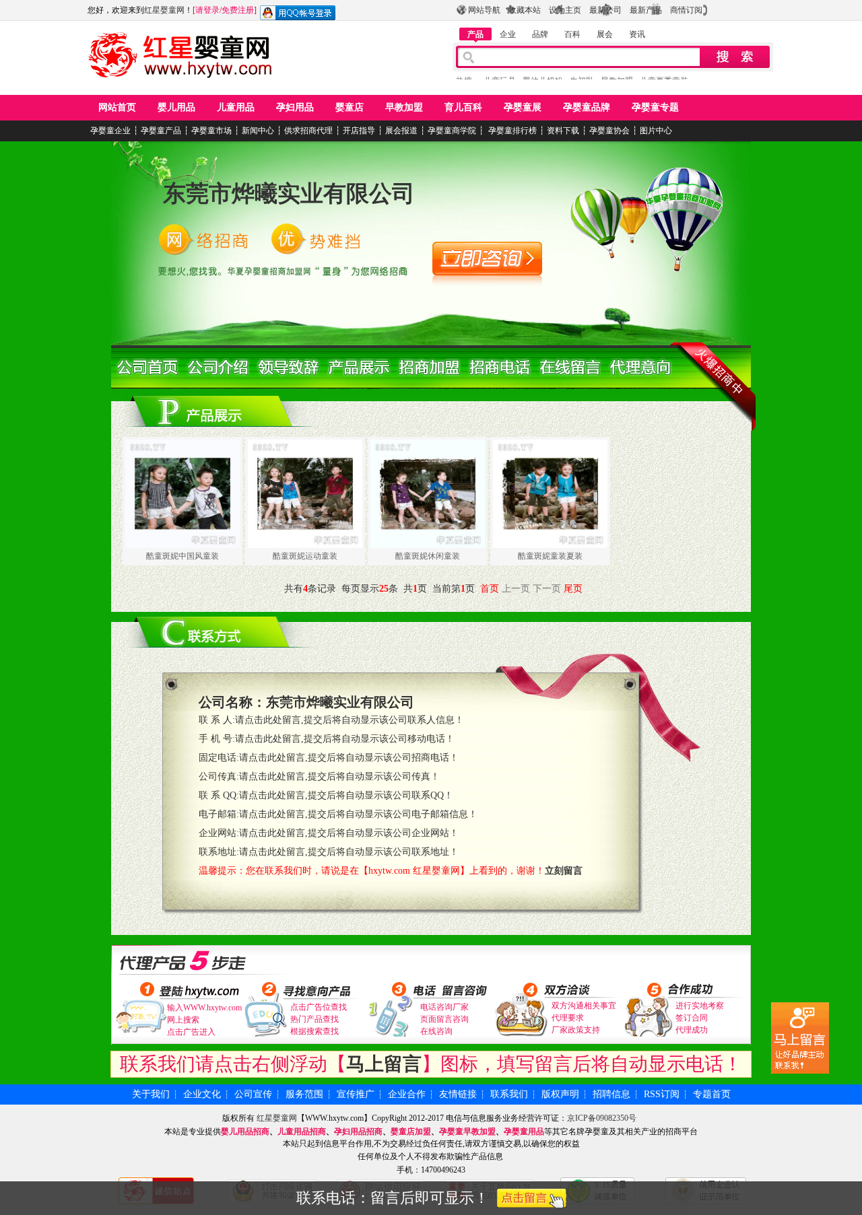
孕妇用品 (295, 107)
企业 (508, 34)
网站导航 (484, 10)
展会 (605, 34)
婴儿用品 (176, 107)
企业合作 (407, 1094)
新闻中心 (258, 130)
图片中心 (656, 130)
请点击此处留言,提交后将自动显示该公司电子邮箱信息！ (358, 814)
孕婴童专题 (655, 107)
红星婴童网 (164, 10)
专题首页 (712, 1094)
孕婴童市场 (211, 130)
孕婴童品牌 (586, 107)
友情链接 (458, 1094)
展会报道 (401, 130)
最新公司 (605, 10)
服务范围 (304, 1094)
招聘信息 (611, 1094)
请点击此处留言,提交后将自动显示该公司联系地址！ (349, 852)
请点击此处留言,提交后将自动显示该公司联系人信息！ (349, 720)
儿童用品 (236, 107)
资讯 (637, 34)
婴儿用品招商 (245, 1131)
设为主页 (565, 10)
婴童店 (349, 107)
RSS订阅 (661, 1094)
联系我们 (509, 1094)
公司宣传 (253, 1094)
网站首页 (117, 107)
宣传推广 (355, 1094)
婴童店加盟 (411, 1131)
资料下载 (563, 130)
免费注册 (238, 10)
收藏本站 (524, 10)
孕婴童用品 (524, 1131)
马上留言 (384, 1063)
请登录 (207, 10)
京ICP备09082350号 (601, 1118)
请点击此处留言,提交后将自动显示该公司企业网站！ (349, 833)
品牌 (540, 34)
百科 (572, 34)
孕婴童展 (522, 107)
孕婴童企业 (110, 130)
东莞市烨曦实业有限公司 (289, 193)
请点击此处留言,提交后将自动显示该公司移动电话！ (345, 739)
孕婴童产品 (161, 130)
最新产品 (646, 10)
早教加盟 (404, 107)
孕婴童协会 (609, 130)
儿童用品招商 (301, 1131)
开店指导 (359, 130)
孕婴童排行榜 (511, 130)
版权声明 (560, 1094)
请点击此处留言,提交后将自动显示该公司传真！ (339, 776)
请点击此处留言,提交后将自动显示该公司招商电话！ (349, 758)
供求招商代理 (308, 130)
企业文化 (202, 1094)
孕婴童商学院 (452, 130)
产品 (475, 34)
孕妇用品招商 (358, 1131)
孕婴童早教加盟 (467, 1131)
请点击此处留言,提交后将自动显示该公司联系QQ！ (346, 795)
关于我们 (151, 1094)
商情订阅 (686, 10)
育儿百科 (463, 107)
